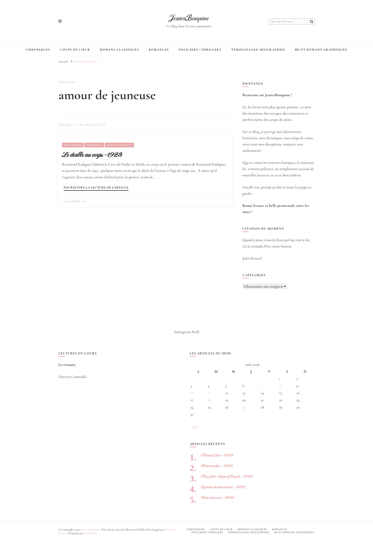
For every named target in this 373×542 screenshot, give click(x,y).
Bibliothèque (73, 145)
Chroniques (38, 49)
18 (209, 400)
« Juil (194, 427)
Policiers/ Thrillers (200, 49)
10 (192, 393)
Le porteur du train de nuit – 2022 (223, 487)
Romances (159, 49)
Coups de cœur (75, 49)
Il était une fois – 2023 (217, 466)
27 (244, 407)
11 (209, 393)
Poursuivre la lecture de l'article (96, 187)
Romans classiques (119, 49)
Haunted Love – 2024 (217, 455)
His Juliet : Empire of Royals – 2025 (226, 476)
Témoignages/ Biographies (258, 49)
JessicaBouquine (189, 18)
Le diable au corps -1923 (92, 154)
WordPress (90, 533)
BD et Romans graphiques (321, 49)
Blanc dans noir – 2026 (217, 497)
